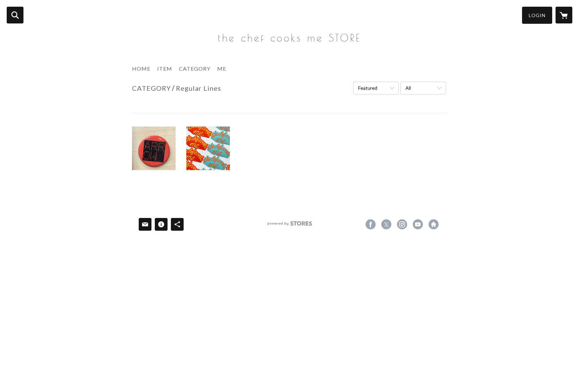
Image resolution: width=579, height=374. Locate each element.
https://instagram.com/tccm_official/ (402, 224)
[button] (537, 15)
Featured (367, 88)
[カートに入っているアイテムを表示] (564, 15)
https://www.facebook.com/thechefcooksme (371, 224)
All (408, 88)
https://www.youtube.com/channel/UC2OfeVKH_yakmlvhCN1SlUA (418, 224)
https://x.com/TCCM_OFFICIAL (386, 224)
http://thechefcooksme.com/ (434, 224)
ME (221, 68)
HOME (141, 68)
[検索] (15, 15)
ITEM (164, 68)
